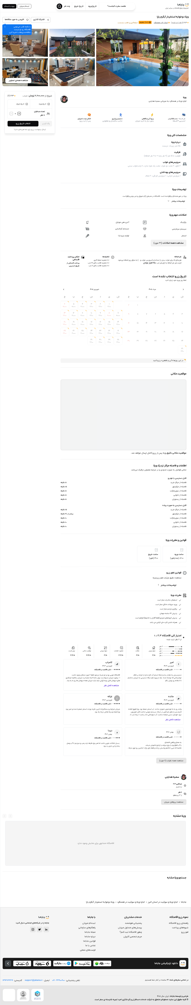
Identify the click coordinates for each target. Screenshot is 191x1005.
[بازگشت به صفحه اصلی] (8, 963)
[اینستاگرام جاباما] (33, 929)
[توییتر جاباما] (39, 929)
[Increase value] (19, 113)
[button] (142, 57)
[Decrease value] (11, 113)
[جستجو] (59, 6)
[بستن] (4, 26)
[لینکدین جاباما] (46, 929)
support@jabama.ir (34, 980)
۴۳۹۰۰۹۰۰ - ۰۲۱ (58, 980)
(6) (177, 23)
